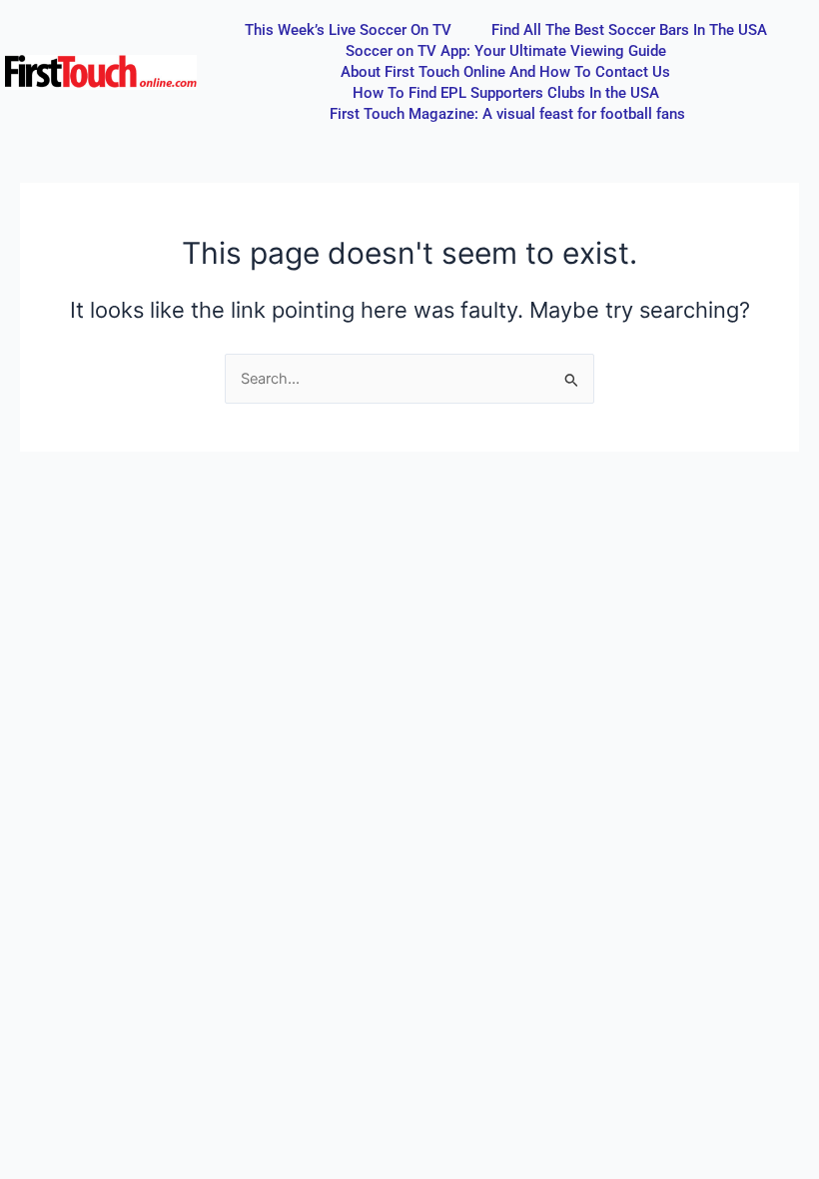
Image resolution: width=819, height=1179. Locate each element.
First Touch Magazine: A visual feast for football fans (507, 114)
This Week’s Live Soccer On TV (348, 30)
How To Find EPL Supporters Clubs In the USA (506, 93)
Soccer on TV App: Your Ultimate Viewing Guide (506, 51)
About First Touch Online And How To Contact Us (505, 72)
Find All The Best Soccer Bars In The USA (629, 30)
